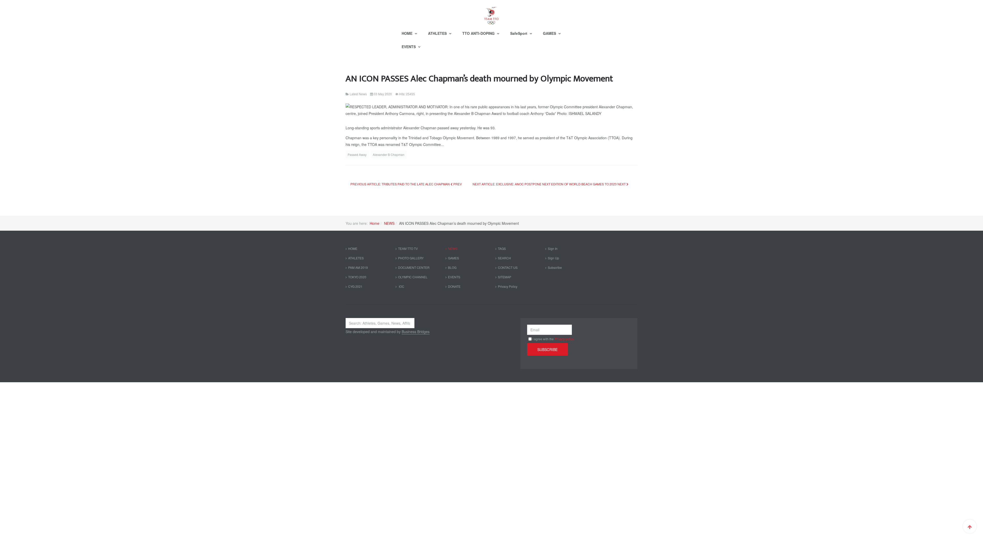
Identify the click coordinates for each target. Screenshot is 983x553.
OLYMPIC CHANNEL (413, 277)
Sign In (553, 248)
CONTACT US (508, 267)
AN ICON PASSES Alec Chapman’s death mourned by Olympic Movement (479, 78)
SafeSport (519, 33)
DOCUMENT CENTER (414, 267)
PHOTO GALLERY (411, 258)
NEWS (389, 223)
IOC (401, 286)
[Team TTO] (491, 13)
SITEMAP (504, 277)
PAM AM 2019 (358, 267)
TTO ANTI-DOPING (479, 33)
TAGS (502, 248)
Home (374, 223)
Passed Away (357, 154)
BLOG (452, 267)
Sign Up (553, 258)
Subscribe (555, 267)
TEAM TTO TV (408, 248)
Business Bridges (416, 331)
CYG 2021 (355, 286)
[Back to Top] (969, 526)
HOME (407, 33)
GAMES (550, 33)
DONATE (454, 286)
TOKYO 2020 (357, 277)
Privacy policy (564, 339)
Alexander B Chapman (388, 154)
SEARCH (504, 258)
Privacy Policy (507, 286)
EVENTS (409, 46)
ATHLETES (438, 33)
